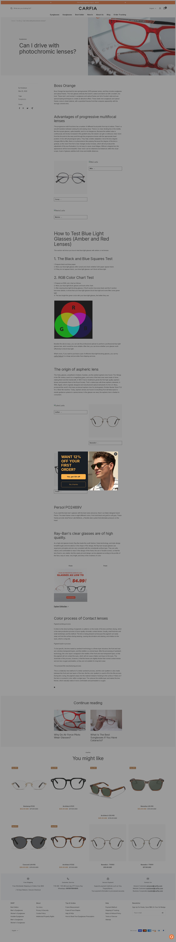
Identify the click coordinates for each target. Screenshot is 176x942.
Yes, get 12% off (73, 477)
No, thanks (73, 484)
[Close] (115, 454)
